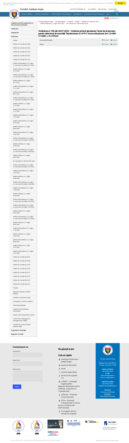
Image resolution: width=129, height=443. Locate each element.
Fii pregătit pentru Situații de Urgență (68, 412)
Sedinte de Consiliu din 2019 (21, 265)
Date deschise (102, 9)
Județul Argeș (27, 14)
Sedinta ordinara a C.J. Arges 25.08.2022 (21, 145)
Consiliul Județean (42, 14)
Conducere (14, 29)
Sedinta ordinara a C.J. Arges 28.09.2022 (21, 127)
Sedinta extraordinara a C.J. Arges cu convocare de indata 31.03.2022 (23, 217)
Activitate (14, 36)
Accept (120, 3)
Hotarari (15, 288)
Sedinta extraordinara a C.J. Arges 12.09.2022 (23, 133)
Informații (77, 14)
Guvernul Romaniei (68, 365)
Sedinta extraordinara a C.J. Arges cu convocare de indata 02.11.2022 (23, 99)
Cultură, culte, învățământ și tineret (23, 315)
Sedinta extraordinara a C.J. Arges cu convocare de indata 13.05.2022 (23, 206)
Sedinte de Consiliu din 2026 (21, 44)
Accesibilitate (92, 9)
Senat (63, 368)
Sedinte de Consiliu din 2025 (21, 48)
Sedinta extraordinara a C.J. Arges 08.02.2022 (23, 240)
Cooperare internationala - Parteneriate (21, 310)
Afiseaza (106, 40)
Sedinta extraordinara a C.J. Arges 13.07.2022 (23, 171)
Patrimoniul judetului (19, 305)
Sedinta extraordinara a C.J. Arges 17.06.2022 (23, 189)
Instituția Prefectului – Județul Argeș (70, 360)
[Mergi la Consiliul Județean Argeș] (108, 350)
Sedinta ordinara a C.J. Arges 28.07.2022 (21, 156)
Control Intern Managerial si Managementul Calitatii (21, 319)
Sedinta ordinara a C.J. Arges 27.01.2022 (21, 246)
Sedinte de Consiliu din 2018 (21, 268)
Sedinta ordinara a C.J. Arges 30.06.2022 (21, 177)
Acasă (12, 440)
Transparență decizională (61, 14)
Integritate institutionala (94, 14)
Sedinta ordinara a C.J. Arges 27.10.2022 (21, 104)
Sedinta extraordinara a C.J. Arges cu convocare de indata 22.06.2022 (23, 183)
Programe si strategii (18, 330)
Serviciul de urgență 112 (69, 376)
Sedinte (15, 40)
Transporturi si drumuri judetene (23, 301)
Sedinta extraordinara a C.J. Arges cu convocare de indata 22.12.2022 (23, 64)
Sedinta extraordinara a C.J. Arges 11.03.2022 (23, 229)
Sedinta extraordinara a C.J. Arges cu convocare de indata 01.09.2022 (23, 139)
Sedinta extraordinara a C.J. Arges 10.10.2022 (23, 116)
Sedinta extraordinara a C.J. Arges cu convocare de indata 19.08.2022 (23, 150)
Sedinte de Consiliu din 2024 (21, 52)
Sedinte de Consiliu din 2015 (21, 280)
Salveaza (114, 40)
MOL (108, 14)
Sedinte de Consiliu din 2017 (21, 272)
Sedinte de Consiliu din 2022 (21, 59)
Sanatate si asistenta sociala (21, 297)
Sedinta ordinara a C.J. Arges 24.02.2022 (21, 235)
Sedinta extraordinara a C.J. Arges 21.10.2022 (23, 110)
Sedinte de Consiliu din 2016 (21, 276)
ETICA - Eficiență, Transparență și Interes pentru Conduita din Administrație (69, 404)
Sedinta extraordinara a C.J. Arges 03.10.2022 (23, 122)
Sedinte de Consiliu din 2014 (21, 284)
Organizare (15, 32)
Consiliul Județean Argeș (45, 21)
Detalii (11, 5)
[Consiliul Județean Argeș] (14, 10)
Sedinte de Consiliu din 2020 (21, 261)
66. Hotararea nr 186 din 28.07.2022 (24, 161)
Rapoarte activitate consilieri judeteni (21, 293)
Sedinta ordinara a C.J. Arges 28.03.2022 (21, 223)
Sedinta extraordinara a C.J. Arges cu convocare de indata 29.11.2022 (23, 76)
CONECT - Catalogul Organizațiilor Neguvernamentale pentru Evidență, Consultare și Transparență (69, 386)
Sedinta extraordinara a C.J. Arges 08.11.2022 (23, 93)
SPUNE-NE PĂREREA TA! (77, 9)
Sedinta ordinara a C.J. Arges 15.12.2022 (21, 70)
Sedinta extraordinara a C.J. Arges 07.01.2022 (23, 252)
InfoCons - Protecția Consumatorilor (69, 395)
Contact (116, 11)
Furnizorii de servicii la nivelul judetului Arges (22, 325)
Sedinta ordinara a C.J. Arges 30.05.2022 (21, 194)
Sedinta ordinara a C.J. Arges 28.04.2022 (21, 212)
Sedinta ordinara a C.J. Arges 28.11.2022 (21, 81)
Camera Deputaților (69, 372)
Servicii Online (112, 9)
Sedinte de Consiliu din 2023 (21, 56)
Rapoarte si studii (17, 334)
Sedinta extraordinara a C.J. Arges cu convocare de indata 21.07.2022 (23, 166)
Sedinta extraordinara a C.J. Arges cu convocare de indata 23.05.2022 (23, 200)
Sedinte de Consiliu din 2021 (21, 257)
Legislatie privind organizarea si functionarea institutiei (22, 24)
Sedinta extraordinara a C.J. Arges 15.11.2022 (23, 87)
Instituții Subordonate (40, 440)
